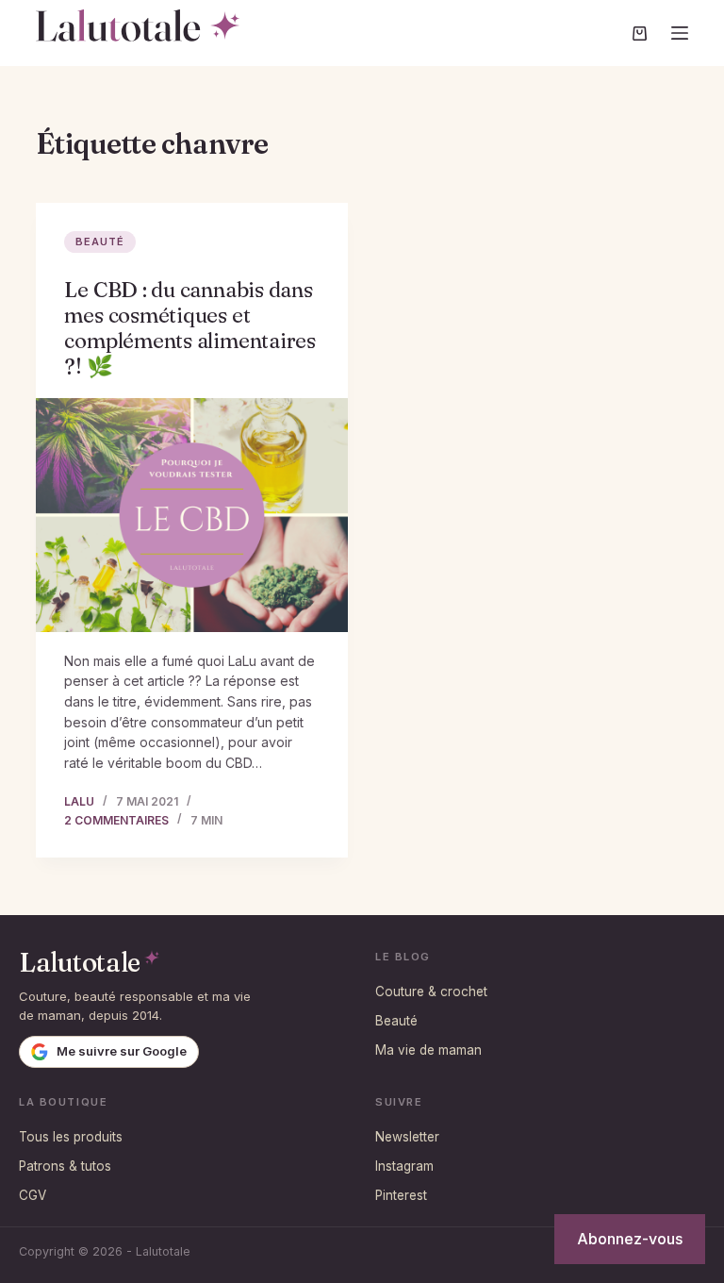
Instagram (404, 1166)
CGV (32, 1195)
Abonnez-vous (630, 1238)
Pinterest (401, 1195)
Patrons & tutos (65, 1166)
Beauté (99, 241)
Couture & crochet (431, 991)
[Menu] (679, 33)
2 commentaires (116, 820)
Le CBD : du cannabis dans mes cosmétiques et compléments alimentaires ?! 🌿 (190, 327)
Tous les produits (71, 1136)
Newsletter (407, 1136)
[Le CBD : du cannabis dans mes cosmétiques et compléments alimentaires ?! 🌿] (192, 515)
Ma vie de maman (428, 1050)
